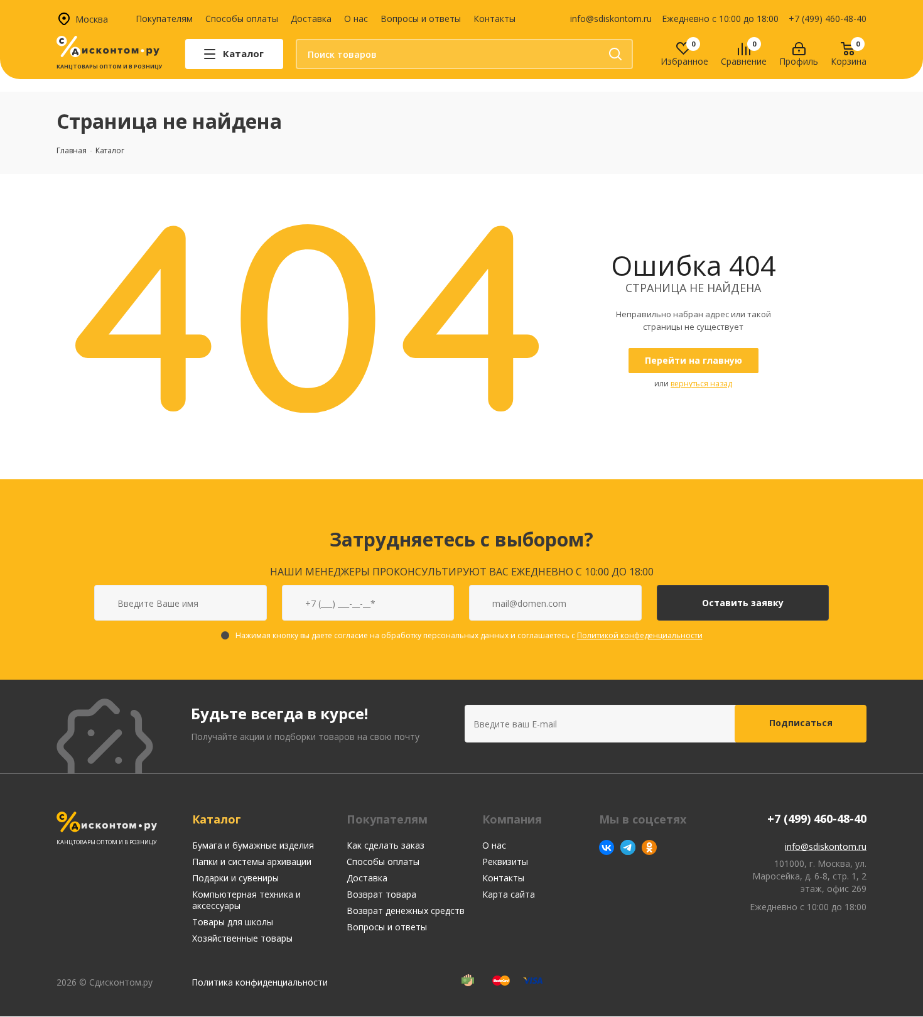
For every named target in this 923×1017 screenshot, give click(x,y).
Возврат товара (381, 894)
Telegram (627, 847)
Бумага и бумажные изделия (253, 845)
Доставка (311, 18)
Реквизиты (505, 861)
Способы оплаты (241, 18)
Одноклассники (649, 847)
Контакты (494, 18)
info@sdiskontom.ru (611, 18)
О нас (356, 18)
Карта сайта (508, 894)
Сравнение (744, 62)
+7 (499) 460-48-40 (827, 18)
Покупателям (164, 18)
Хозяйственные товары (242, 938)
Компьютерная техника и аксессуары (246, 899)
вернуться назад (701, 383)
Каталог (216, 819)
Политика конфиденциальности (260, 982)
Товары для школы (232, 922)
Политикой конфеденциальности (640, 635)
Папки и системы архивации (251, 861)
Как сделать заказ (385, 845)
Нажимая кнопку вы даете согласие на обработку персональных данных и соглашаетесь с (469, 635)
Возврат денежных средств (406, 910)
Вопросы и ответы (421, 18)
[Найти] (615, 54)
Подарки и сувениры (235, 878)
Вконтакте (606, 847)
